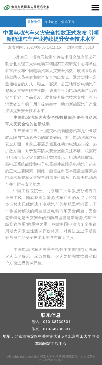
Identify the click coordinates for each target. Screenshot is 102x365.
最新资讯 (34, 22)
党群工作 (68, 22)
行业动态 (51, 22)
